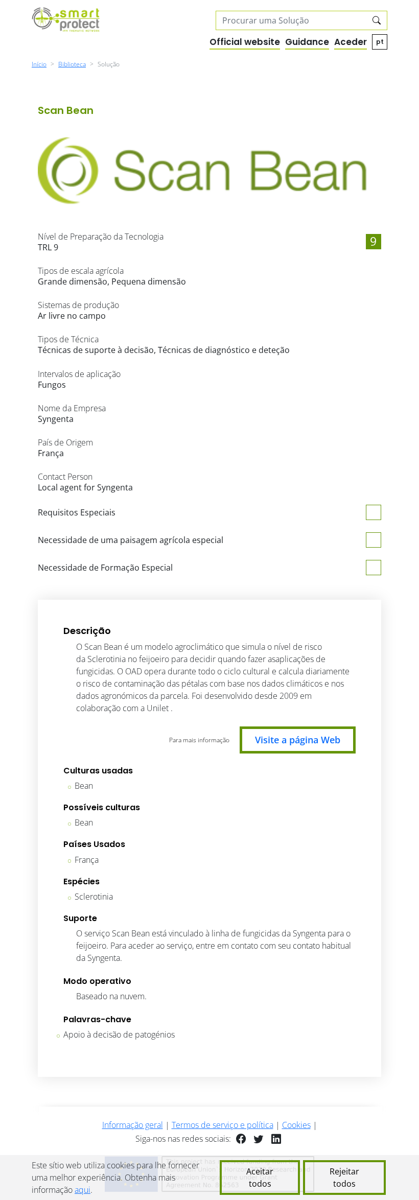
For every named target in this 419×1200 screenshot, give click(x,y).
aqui (82, 1189)
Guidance (307, 42)
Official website (245, 42)
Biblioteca (72, 64)
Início (39, 64)
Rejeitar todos (344, 1177)
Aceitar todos (259, 1177)
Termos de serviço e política (222, 1125)
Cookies (296, 1125)
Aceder (350, 42)
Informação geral (132, 1125)
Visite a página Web (297, 740)
